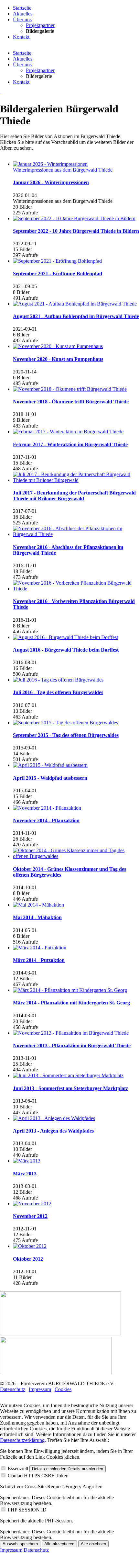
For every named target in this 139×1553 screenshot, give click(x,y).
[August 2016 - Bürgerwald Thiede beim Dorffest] (76, 637)
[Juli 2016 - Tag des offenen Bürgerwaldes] (76, 680)
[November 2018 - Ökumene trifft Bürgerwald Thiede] (76, 389)
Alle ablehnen (93, 1543)
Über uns (22, 64)
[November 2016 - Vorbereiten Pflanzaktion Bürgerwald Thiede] (76, 586)
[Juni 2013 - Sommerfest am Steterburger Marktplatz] (76, 1075)
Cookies (63, 1389)
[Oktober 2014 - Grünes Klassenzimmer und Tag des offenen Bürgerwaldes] (76, 853)
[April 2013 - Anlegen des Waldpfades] (76, 1118)
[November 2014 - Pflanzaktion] (76, 808)
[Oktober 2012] (76, 1246)
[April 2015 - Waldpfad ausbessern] (76, 765)
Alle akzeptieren (59, 1543)
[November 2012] (76, 1204)
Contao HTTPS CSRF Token (38, 1475)
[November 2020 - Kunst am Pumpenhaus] (76, 346)
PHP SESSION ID (27, 1509)
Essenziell (18, 1468)
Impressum (40, 1389)
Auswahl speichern (20, 1543)
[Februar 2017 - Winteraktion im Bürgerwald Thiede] (76, 432)
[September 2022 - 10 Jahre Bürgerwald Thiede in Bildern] (76, 218)
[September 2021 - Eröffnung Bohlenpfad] (76, 261)
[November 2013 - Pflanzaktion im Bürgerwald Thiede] (76, 1033)
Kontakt (21, 82)
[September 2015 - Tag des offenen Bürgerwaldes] (76, 723)
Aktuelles (22, 58)
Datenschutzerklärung (22, 1440)
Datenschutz (12, 1389)
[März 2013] (76, 1161)
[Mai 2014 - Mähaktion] (76, 905)
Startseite (22, 53)
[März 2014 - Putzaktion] (76, 948)
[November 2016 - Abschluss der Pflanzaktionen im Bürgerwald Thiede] (76, 531)
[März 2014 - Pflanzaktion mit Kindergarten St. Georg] (76, 990)
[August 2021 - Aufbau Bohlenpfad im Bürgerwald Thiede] (76, 304)
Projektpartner (40, 70)
